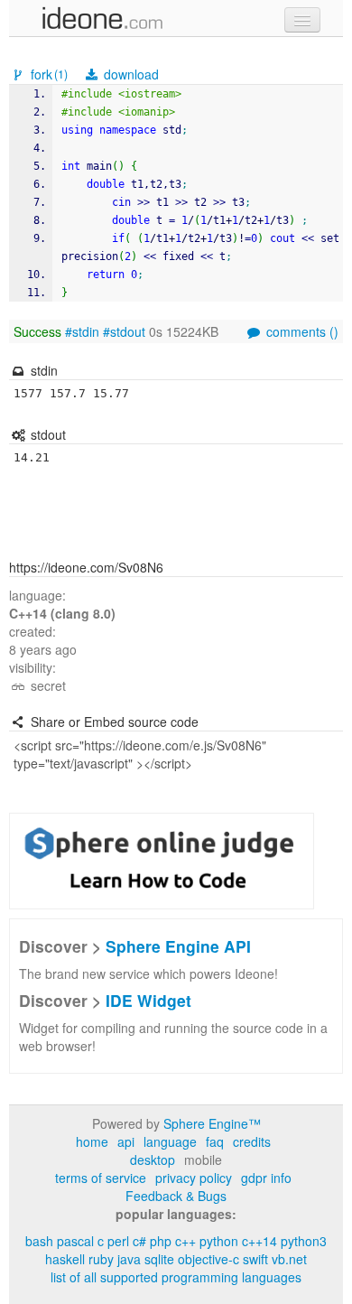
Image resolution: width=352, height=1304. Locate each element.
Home (92, 1141)
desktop (152, 1159)
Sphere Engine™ (212, 1123)
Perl (118, 1241)
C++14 (259, 1241)
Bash (39, 1241)
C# (139, 1241)
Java (129, 1259)
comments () (300, 331)
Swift (255, 1259)
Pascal (75, 1241)
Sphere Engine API (178, 946)
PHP (160, 1241)
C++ (185, 1241)
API (125, 1141)
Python (218, 1241)
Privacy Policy (193, 1178)
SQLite (159, 1259)
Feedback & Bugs (176, 1196)
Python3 (304, 1241)
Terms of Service (100, 1178)
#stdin (82, 331)
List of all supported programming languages (176, 1277)
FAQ (215, 1141)
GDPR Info (266, 1178)
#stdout (124, 331)
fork (47, 74)
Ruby (101, 1259)
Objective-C (208, 1259)
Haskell (65, 1259)
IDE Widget (148, 1000)
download (129, 74)
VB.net (289, 1259)
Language (170, 1141)
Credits (252, 1141)
